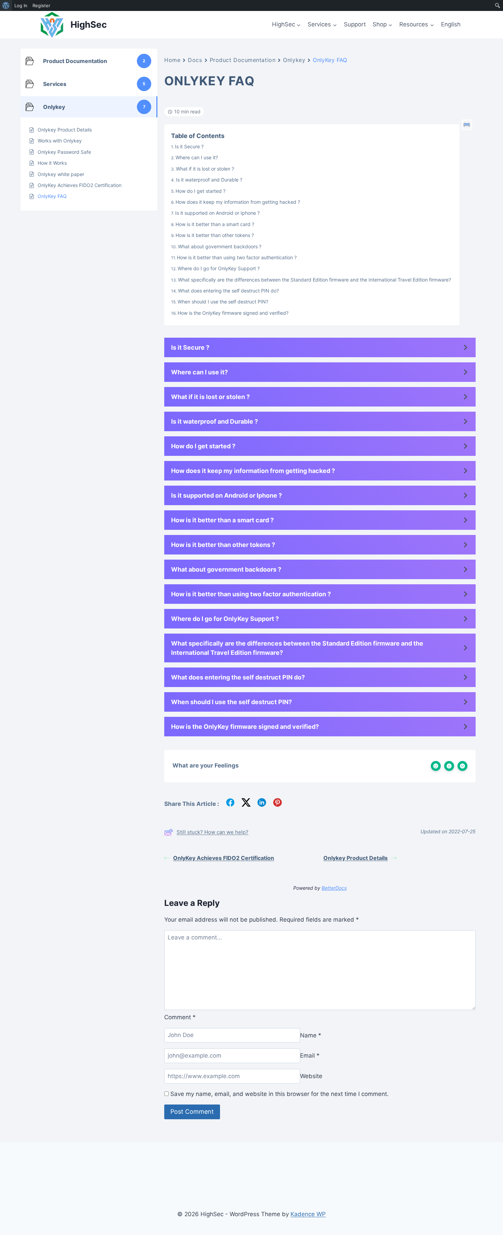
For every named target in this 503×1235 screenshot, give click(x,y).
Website (311, 1076)
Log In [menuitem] (20, 5)
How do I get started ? (200, 191)
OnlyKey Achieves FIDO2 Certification (223, 857)
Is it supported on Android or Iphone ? (217, 213)
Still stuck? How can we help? (212, 832)
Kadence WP (308, 1214)
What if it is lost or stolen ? (205, 169)
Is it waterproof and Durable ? (209, 180)
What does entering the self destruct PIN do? (228, 291)
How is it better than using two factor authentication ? (237, 257)
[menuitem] (6, 5)
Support (355, 24)
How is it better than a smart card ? (215, 224)
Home (172, 60)
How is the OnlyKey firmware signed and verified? (233, 313)
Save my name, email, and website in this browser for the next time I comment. (279, 1093)
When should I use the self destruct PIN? (223, 301)
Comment (180, 1017)
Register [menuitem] (41, 5)
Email (310, 1055)
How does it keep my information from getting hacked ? (238, 202)
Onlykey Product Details (355, 857)
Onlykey (294, 60)
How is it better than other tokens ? (215, 235)
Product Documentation (243, 60)
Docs (195, 60)
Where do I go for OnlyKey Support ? (219, 268)
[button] (320, 347)
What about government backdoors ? (219, 246)
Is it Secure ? (189, 146)
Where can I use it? (197, 157)
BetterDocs (334, 888)
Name (310, 1035)
